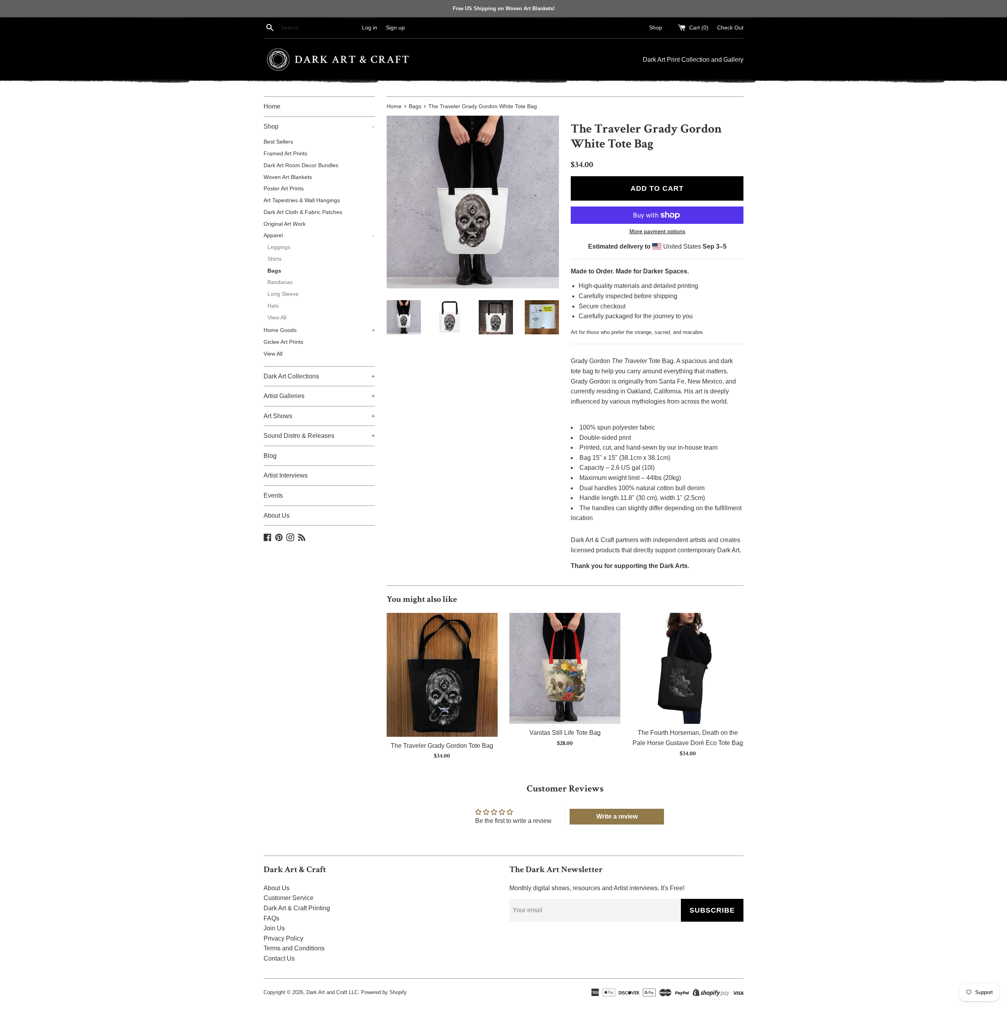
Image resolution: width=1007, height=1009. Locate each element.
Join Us (274, 928)
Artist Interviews (286, 475)
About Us (277, 515)
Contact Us (279, 958)
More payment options (657, 231)
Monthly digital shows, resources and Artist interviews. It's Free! (596, 888)
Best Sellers (278, 142)
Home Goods (319, 330)
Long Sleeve (283, 294)
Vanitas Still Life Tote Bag (565, 732)
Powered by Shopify (384, 992)
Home (272, 106)
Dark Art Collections (319, 376)
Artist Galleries (319, 396)
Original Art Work (285, 224)
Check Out (730, 27)
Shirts (274, 259)
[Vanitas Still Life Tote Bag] (564, 668)
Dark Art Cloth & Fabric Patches (303, 212)
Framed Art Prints (285, 154)
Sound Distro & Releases (319, 435)
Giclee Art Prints (283, 342)
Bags (274, 271)
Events (273, 495)
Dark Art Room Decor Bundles (301, 165)
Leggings (278, 247)
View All (276, 318)
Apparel (319, 235)
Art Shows (319, 416)
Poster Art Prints (284, 189)
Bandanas (280, 282)
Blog (270, 455)
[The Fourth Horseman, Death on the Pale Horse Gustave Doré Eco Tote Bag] (687, 668)
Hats (273, 306)
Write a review (617, 816)
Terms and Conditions (294, 948)
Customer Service (289, 898)
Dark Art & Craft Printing (297, 908)
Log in (369, 27)
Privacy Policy (283, 938)
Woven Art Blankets (288, 177)
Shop (655, 27)
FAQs (271, 918)
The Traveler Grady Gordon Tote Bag (442, 745)
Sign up (395, 27)
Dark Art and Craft (326, 992)
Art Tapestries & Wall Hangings (302, 200)
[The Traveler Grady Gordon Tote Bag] (442, 675)
